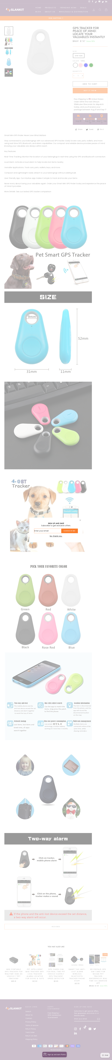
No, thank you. (56, 536)
